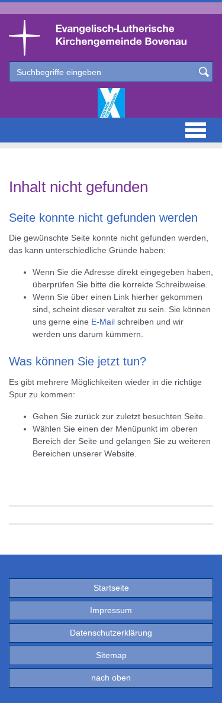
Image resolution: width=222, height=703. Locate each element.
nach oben (111, 677)
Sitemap (111, 655)
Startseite (111, 587)
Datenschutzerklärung (111, 632)
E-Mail (103, 321)
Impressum (111, 610)
